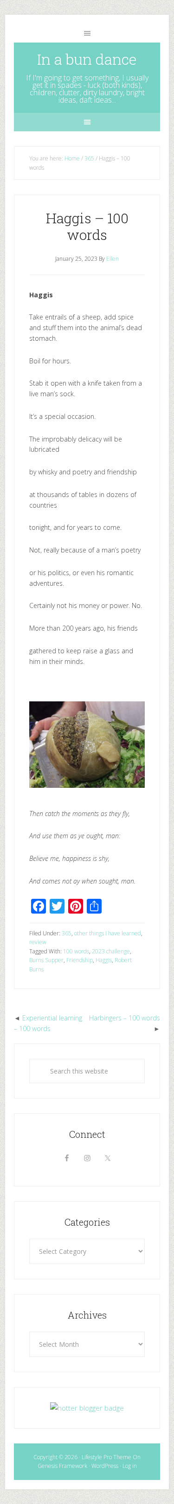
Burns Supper (46, 960)
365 (66, 933)
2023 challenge (111, 951)
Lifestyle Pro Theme (106, 1457)
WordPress (104, 1466)
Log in (129, 1466)
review (37, 942)
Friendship (79, 960)
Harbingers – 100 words (124, 1017)
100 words (76, 951)
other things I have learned (107, 933)
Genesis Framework (62, 1466)
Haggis (104, 960)
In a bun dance (87, 59)
